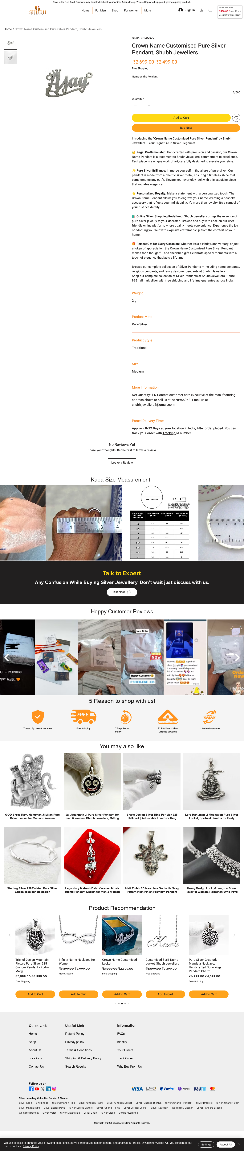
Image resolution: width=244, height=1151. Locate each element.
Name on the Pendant (146, 77)
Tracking (169, 433)
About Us (35, 1050)
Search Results (75, 1066)
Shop (32, 1042)
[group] (122, 957)
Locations (35, 1058)
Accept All (226, 1144)
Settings (206, 1144)
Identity (122, 1042)
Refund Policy (74, 1034)
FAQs (121, 1034)
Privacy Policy (31, 1146)
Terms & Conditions (78, 1050)
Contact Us (36, 1066)
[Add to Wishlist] (236, 118)
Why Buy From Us (129, 1066)
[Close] (239, 1144)
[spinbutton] (142, 105)
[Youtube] (37, 1088)
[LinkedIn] (48, 1088)
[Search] (210, 10)
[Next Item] (237, 657)
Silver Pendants (190, 267)
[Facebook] (31, 1088)
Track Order (125, 1058)
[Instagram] (54, 1088)
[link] (201, 10)
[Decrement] (134, 105)
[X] (42, 1088)
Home (8, 29)
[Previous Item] (6, 657)
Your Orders (125, 1050)
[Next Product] (234, 935)
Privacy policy (74, 1042)
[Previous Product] (10, 935)
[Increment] (149, 105)
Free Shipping (140, 68)
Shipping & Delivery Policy (83, 1058)
